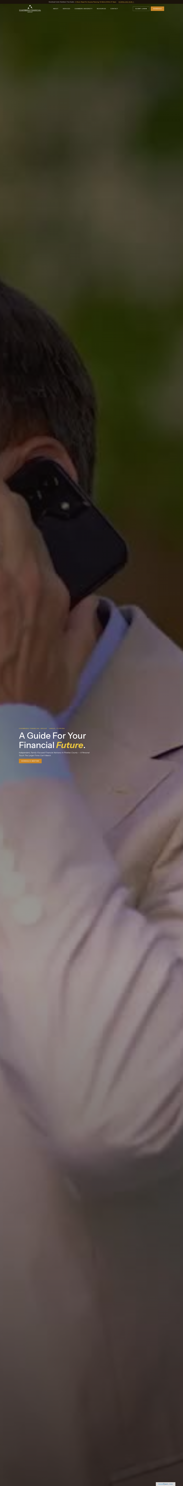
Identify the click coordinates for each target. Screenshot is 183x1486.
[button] (55, 8)
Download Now (126, 2)
